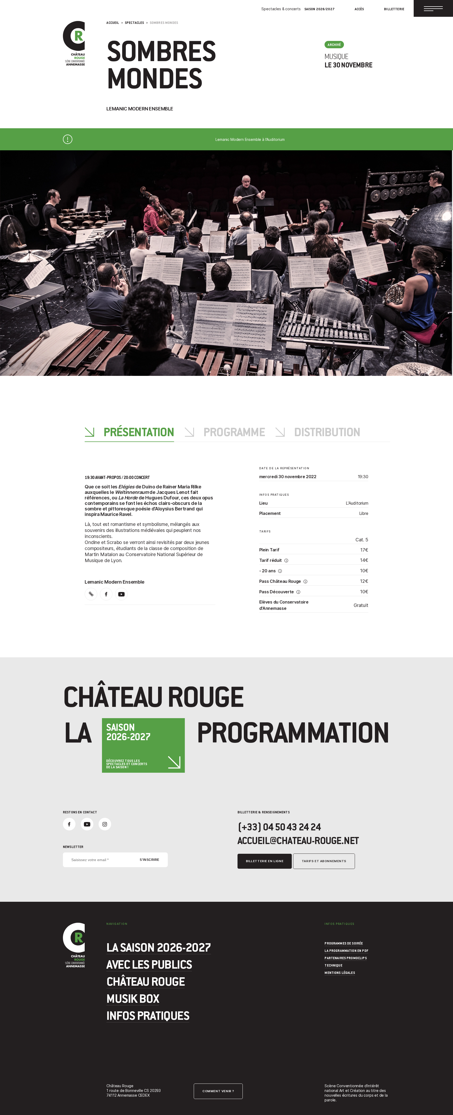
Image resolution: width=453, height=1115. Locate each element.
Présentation (138, 432)
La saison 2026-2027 (158, 947)
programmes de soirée (344, 943)
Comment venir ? (218, 1091)
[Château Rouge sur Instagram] (105, 824)
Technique (333, 965)
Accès (359, 9)
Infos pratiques (147, 1015)
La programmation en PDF (346, 950)
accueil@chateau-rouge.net (298, 840)
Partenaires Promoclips (345, 958)
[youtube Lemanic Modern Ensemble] (121, 594)
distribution (326, 432)
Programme (233, 432)
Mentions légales (340, 972)
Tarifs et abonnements (324, 861)
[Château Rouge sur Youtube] (87, 824)
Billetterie (394, 9)
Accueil (112, 22)
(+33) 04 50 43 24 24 (279, 826)
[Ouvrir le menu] (433, 8)
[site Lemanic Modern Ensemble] (91, 594)
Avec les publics (149, 964)
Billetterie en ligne (265, 861)
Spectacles (134, 22)
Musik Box (132, 998)
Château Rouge (145, 981)
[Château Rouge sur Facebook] (69, 824)
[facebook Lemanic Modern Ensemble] (106, 594)
